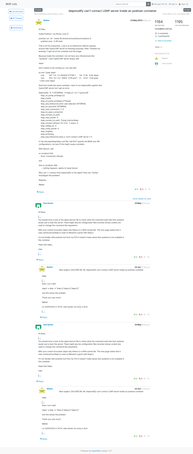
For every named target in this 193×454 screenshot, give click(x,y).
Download (17, 28)
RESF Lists (11, 4)
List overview (17, 11)
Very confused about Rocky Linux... (49, 14)
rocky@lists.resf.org (163, 29)
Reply (41, 192)
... (40, 217)
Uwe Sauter (48, 203)
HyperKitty (96, 451)
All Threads (17, 18)
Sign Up (184, 4)
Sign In (174, 4)
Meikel (46, 20)
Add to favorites (164, 41)
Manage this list (160, 4)
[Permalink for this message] (149, 189)
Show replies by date (142, 199)
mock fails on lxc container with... (177, 14)
